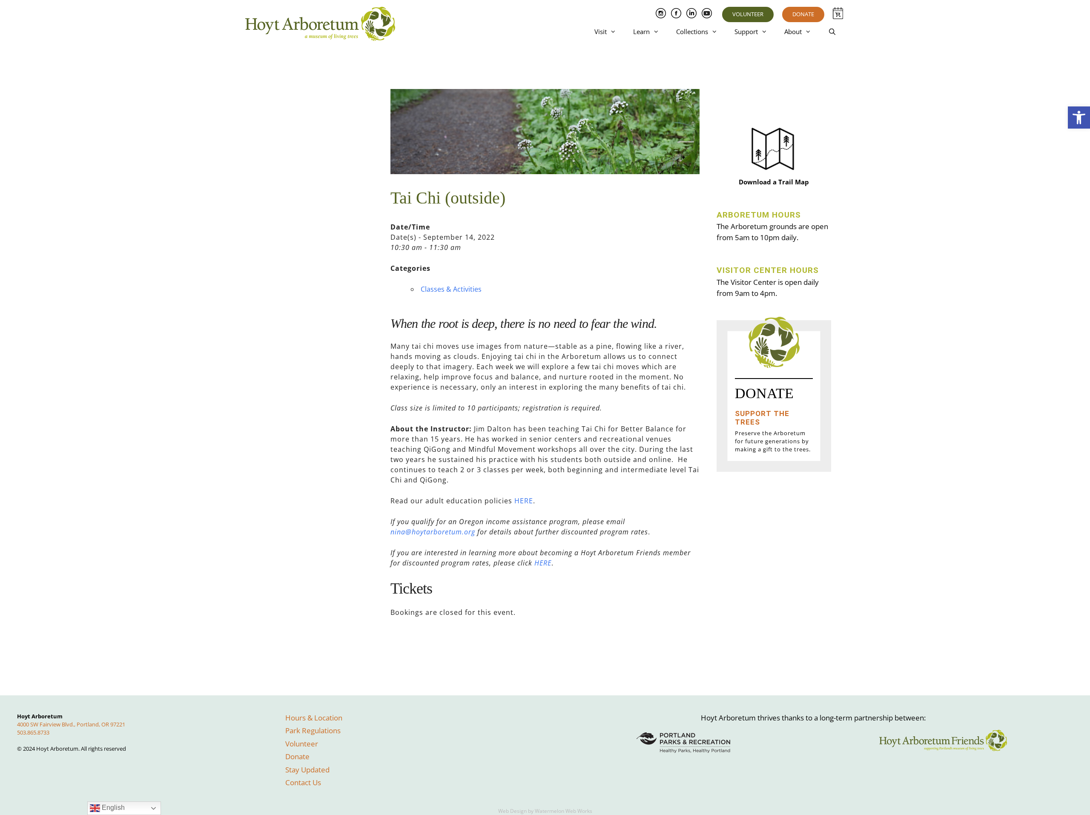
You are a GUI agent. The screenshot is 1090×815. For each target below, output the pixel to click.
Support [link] (746, 31)
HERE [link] (523, 500)
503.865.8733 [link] (33, 732)
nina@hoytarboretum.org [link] (432, 532)
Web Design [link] (512, 811)
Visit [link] (600, 31)
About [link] (793, 31)
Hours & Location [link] (313, 718)
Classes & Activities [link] (451, 289)
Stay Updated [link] (307, 770)
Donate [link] (803, 14)
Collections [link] (692, 31)
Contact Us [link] (303, 782)
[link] (1079, 117)
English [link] (112, 807)
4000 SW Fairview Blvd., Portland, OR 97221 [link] (71, 724)
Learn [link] (641, 31)
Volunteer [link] (747, 14)
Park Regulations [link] (313, 730)
